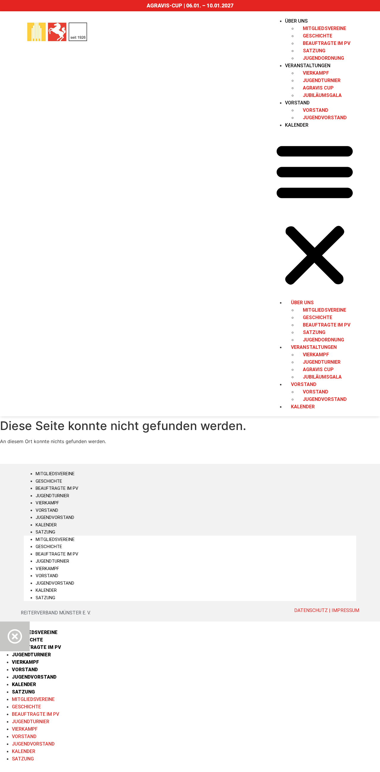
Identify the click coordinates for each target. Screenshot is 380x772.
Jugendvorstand (325, 117)
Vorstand (47, 510)
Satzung (45, 532)
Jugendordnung (323, 58)
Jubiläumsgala (322, 95)
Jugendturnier (52, 495)
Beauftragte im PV (57, 488)
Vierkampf (47, 503)
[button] (314, 214)
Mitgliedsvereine (55, 473)
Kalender (296, 125)
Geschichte (49, 481)
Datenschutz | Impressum (326, 610)
